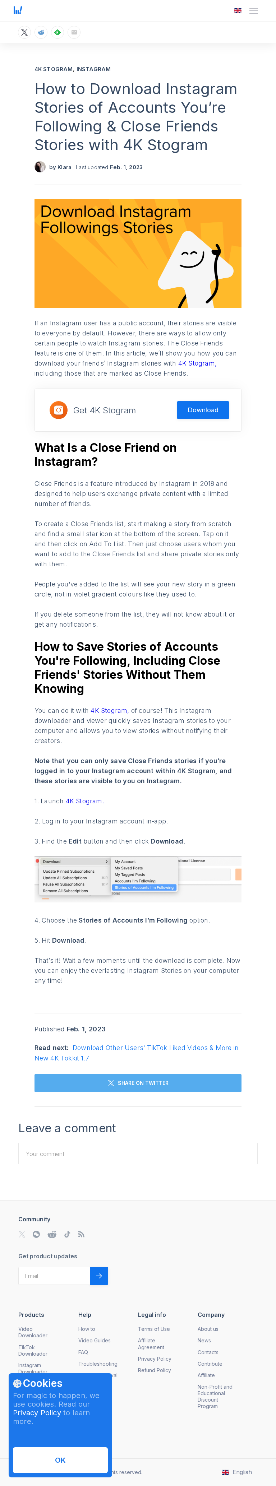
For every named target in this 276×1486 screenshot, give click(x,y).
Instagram (94, 69)
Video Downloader (32, 1332)
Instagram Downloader (32, 1368)
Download (203, 410)
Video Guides (94, 1340)
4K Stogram (53, 69)
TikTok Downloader (32, 1350)
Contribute (210, 1364)
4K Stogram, (197, 363)
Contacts (208, 1352)
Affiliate (206, 1375)
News (204, 1340)
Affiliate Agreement (151, 1343)
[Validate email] (99, 1276)
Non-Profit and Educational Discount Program (215, 1396)
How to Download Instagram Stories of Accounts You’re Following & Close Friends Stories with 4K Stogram (136, 116)
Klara (65, 167)
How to (86, 1329)
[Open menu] (253, 11)
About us (208, 1329)
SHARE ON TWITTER (143, 1083)
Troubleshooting (98, 1364)
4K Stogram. (85, 801)
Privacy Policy (37, 1412)
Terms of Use (154, 1329)
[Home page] (18, 11)
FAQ (83, 1352)
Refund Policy (154, 1370)
